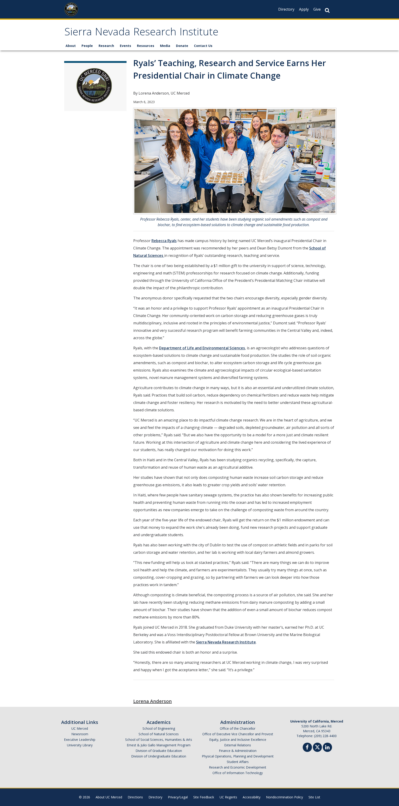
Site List (314, 797)
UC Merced (79, 728)
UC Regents (228, 797)
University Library (80, 745)
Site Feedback (203, 797)
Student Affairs (238, 762)
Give (317, 9)
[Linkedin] (327, 748)
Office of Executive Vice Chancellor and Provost (237, 734)
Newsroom (79, 734)
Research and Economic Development (237, 767)
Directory (286, 9)
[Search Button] (327, 10)
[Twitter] (317, 746)
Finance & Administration (238, 750)
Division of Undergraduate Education (158, 756)
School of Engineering (158, 728)
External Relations (237, 745)
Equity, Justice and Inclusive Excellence (237, 739)
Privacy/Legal (178, 797)
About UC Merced (109, 797)
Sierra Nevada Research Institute (141, 33)
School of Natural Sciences (159, 734)
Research (106, 45)
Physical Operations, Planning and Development (238, 756)
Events (125, 45)
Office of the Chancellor (237, 728)
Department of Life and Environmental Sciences (202, 348)
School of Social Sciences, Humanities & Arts (158, 739)
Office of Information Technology (237, 773)
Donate (182, 45)
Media (165, 45)
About (71, 45)
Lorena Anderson (152, 701)
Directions (135, 797)
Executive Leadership (79, 739)
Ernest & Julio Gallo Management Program (158, 745)
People (87, 45)
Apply (304, 9)
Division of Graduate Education (159, 750)
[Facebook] (307, 748)
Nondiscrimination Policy (284, 797)
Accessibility (251, 797)
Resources (145, 45)
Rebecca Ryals (164, 240)
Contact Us (203, 45)
